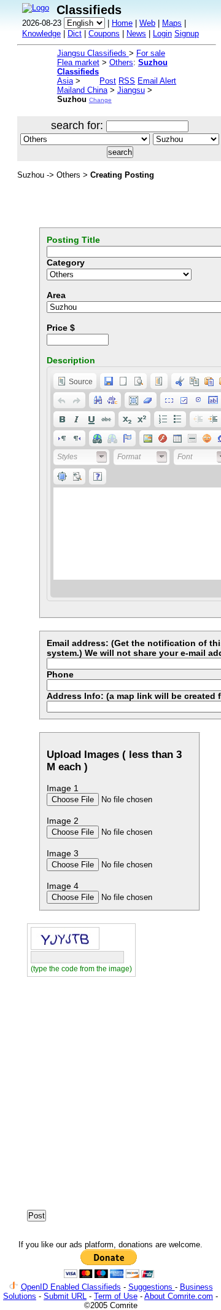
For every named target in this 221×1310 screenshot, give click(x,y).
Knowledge (41, 33)
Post (107, 80)
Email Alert (157, 80)
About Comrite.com (178, 1296)
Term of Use (116, 1296)
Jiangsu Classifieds (93, 53)
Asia (65, 80)
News (136, 33)
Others (121, 62)
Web (147, 23)
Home (122, 23)
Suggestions (151, 1287)
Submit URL (65, 1296)
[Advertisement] (110, 1097)
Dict (75, 33)
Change (100, 100)
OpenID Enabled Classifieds (71, 1287)
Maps (172, 23)
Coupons (104, 33)
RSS (126, 80)
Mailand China (82, 90)
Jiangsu (131, 90)
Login (162, 33)
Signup (186, 33)
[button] (75, 381)
